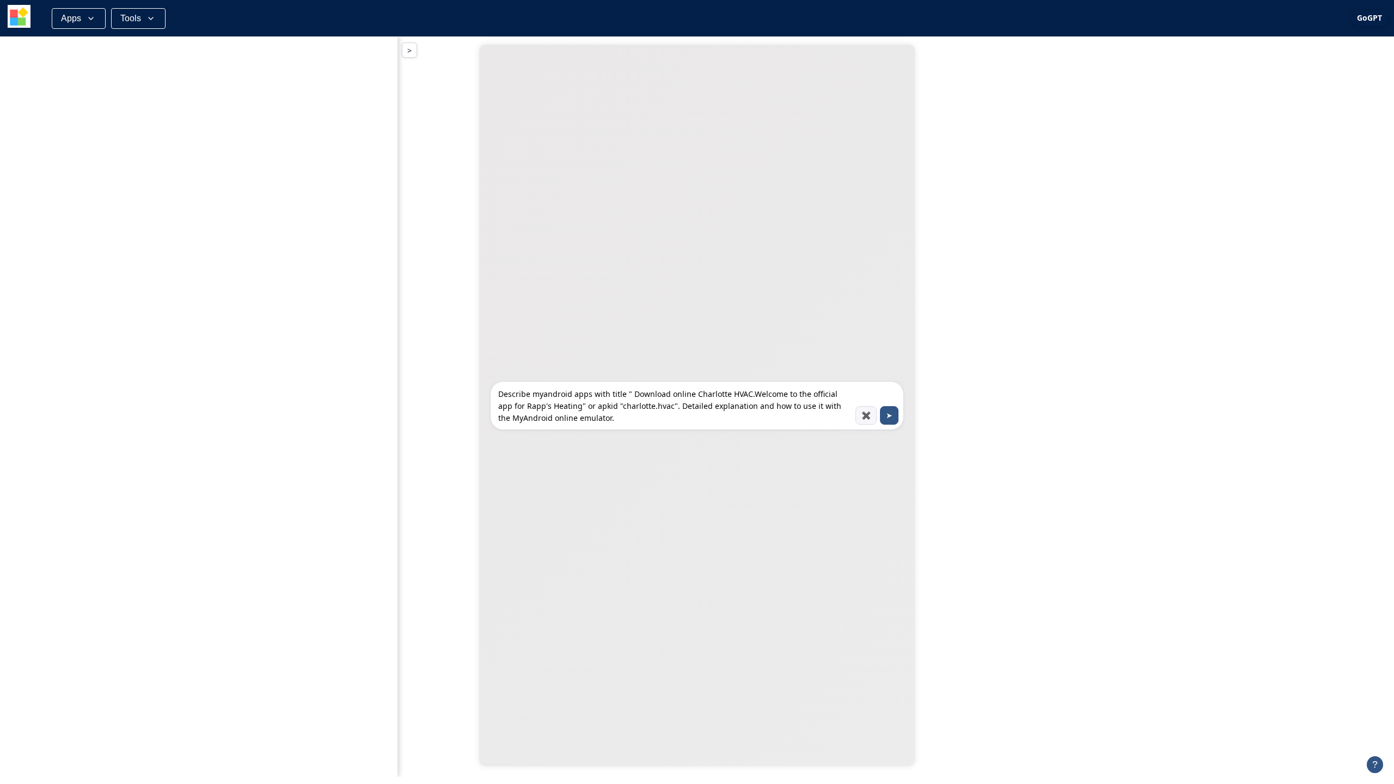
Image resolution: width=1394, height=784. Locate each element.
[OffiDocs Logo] (19, 18)
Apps (71, 18)
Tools (130, 18)
